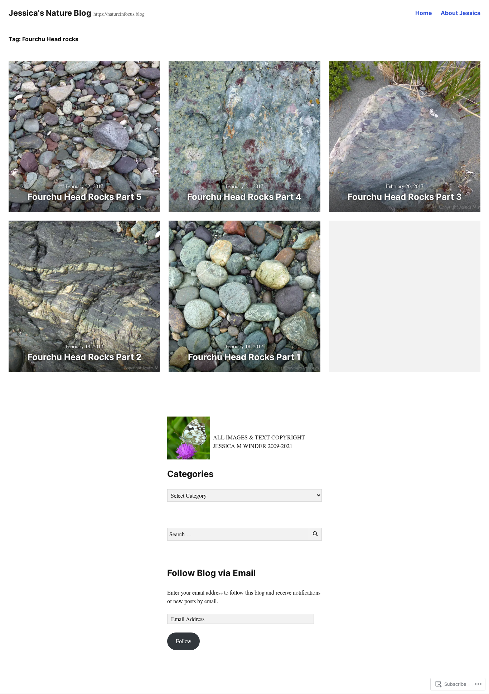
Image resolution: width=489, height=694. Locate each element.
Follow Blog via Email (211, 573)
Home (423, 12)
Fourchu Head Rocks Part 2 (84, 357)
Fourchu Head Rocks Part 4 (244, 197)
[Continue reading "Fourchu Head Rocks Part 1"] (244, 296)
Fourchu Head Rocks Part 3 (405, 197)
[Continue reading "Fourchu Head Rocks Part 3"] (404, 136)
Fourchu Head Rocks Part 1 (244, 357)
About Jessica (460, 12)
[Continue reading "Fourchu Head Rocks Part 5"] (84, 136)
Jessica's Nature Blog (50, 13)
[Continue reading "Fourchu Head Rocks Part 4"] (244, 136)
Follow (184, 641)
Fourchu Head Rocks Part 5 (84, 197)
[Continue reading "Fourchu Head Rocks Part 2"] (84, 296)
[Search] (315, 534)
